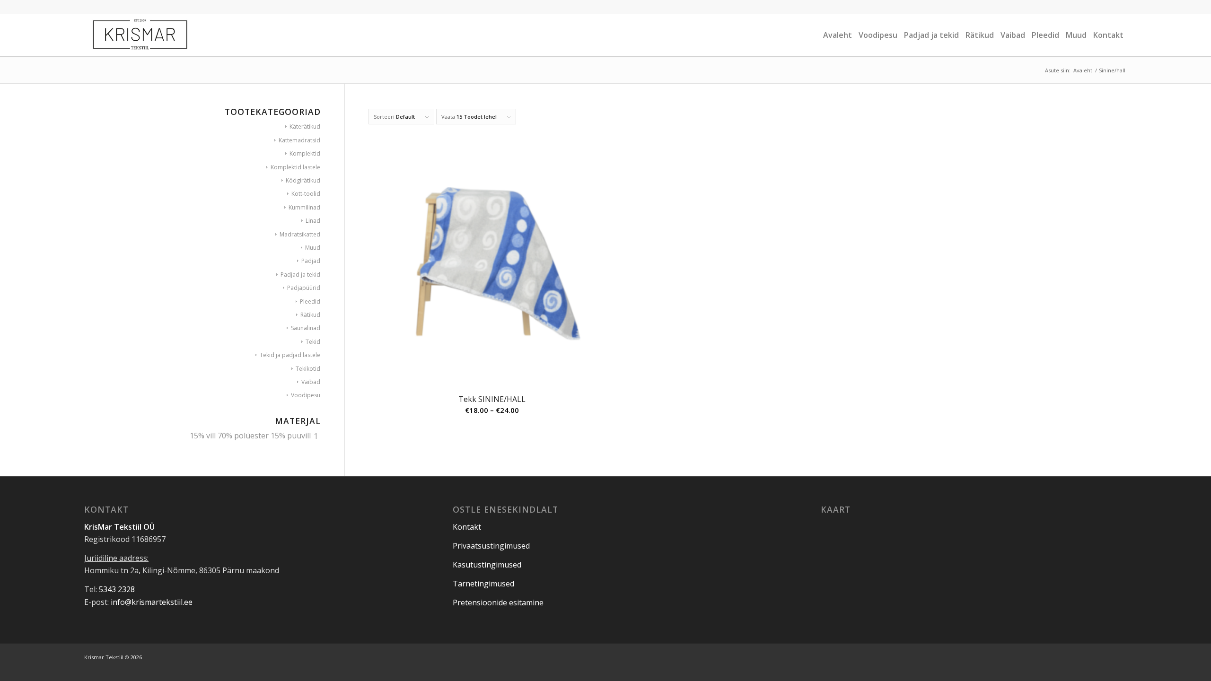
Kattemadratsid (299, 140)
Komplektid (305, 153)
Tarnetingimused (483, 583)
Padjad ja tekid (300, 275)
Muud (312, 248)
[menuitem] (837, 35)
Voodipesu (305, 395)
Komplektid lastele (295, 167)
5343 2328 (117, 589)
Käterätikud (305, 126)
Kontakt (467, 527)
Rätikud (310, 315)
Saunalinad (305, 328)
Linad (313, 221)
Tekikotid (308, 369)
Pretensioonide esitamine (498, 602)
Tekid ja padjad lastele (290, 355)
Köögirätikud (303, 180)
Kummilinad (304, 207)
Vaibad (310, 382)
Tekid (313, 342)
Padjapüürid (303, 288)
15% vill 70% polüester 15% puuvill (250, 435)
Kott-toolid (305, 194)
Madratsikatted (300, 234)
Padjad (310, 261)
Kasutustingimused (487, 564)
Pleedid (310, 301)
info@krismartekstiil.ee (152, 602)
